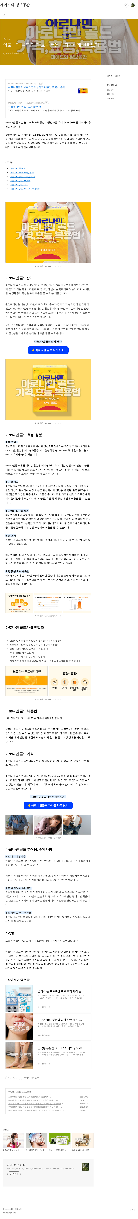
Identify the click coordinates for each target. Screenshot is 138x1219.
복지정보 (110, 98)
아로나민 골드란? (18, 168)
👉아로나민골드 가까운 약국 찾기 (48, 805)
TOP (132, 1210)
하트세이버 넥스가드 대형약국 (24, 106)
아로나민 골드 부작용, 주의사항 (25, 188)
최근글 (109, 76)
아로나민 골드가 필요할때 (22, 176)
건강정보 (11, 1092)
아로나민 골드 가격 (19, 184)
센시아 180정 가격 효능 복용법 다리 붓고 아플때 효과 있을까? (34, 1103)
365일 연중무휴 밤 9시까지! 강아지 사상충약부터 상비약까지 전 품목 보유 (44, 110)
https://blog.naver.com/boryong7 (22, 83)
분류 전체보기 (112, 85)
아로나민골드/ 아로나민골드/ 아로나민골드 (29, 91)
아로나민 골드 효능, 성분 (22, 172)
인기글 (117, 76)
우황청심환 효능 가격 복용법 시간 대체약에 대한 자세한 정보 (34, 1107)
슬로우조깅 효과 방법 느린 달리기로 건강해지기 (28, 1097)
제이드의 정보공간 (15, 5)
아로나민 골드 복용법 (20, 180)
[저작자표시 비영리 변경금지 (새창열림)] (35, 1078)
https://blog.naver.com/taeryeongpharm (26, 103)
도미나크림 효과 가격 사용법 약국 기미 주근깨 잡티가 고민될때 (35, 1110)
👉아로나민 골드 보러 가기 (48, 350)
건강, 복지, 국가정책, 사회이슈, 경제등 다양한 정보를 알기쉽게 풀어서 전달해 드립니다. (41, 1168)
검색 (126, 5)
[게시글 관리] (17, 1078)
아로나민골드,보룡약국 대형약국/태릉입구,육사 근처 (36, 87)
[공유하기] (13, 1078)
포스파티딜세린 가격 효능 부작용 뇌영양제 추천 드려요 (31, 1100)
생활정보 (110, 94)
